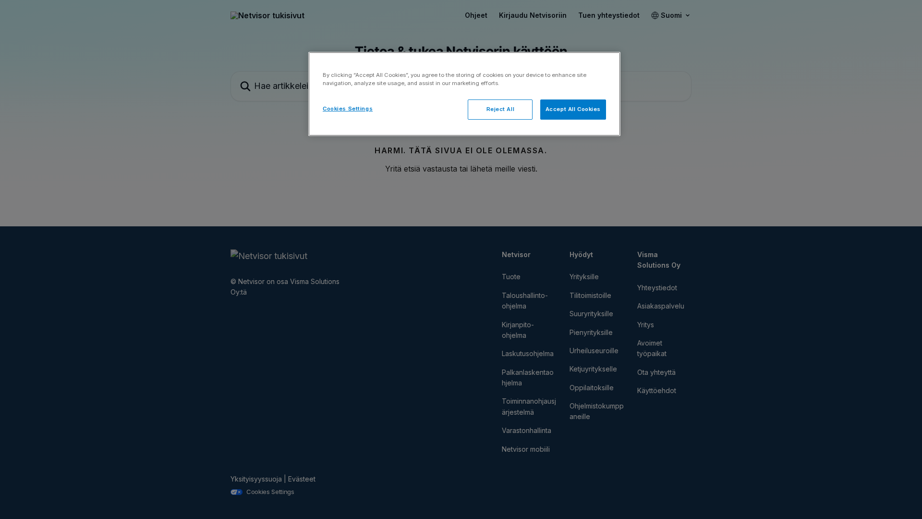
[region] (464, 94)
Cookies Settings (348, 108)
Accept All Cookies (573, 109)
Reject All (500, 109)
